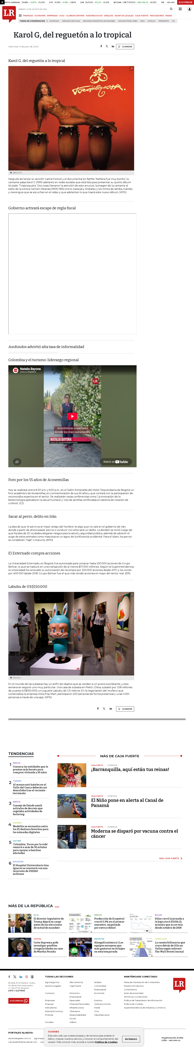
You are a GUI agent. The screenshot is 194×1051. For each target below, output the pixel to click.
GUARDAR (127, 46)
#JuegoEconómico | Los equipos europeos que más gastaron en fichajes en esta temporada (109, 947)
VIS (173, 21)
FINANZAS (28, 16)
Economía (99, 993)
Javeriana (54, 21)
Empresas (50, 1000)
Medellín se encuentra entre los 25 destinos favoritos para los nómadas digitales (30, 829)
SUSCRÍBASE (185, 2)
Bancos (16, 763)
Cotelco (151, 21)
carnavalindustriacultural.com (22, 1042)
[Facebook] (101, 46)
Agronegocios (52, 982)
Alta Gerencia (76, 982)
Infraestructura (77, 1007)
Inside (97, 1007)
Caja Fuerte (75, 986)
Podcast (49, 1015)
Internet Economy (54, 1011)
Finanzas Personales (79, 1004)
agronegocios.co (42, 1038)
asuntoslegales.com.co (19, 1038)
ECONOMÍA (40, 16)
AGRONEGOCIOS (94, 16)
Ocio (96, 1011)
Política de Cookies (106, 1042)
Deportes (99, 939)
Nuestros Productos (134, 986)
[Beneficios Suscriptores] (180, 9)
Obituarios (75, 1011)
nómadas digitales (71, 21)
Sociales (49, 1022)
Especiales (75, 1000)
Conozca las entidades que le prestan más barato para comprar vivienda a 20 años (30, 769)
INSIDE (168, 16)
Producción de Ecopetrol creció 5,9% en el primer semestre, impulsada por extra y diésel (109, 923)
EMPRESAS (52, 16)
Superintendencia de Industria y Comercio (145, 1007)
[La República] (9, 14)
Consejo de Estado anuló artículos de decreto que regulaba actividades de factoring (28, 810)
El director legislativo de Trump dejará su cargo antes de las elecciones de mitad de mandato (49, 923)
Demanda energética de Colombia (99, 21)
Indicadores (51, 1007)
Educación (18, 862)
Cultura (17, 841)
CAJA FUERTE (141, 16)
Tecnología (161, 939)
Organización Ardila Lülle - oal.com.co (172, 1038)
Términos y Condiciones (135, 997)
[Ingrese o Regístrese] (189, 9)
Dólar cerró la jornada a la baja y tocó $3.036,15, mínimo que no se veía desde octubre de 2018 (169, 923)
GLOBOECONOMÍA (75, 16)
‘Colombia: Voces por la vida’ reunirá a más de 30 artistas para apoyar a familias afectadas (30, 849)
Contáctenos (130, 989)
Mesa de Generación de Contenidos (142, 982)
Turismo (17, 781)
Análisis (97, 982)
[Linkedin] (113, 46)
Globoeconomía (102, 1004)
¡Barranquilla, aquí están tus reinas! (130, 769)
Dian (142, 21)
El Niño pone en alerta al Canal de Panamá (127, 803)
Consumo (50, 993)
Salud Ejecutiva (101, 1015)
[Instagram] (27, 977)
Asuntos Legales (53, 986)
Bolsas (158, 915)
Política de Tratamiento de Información (143, 1000)
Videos (73, 1022)
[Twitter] (106, 46)
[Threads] (33, 977)
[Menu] (20, 15)
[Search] (171, 9)
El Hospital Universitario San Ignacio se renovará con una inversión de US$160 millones (31, 870)
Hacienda (17, 823)
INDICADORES (157, 16)
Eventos (98, 1000)
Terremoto (163, 21)
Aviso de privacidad (133, 993)
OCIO (62, 16)
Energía (98, 915)
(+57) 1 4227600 (16, 990)
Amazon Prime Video (127, 21)
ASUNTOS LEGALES (124, 16)
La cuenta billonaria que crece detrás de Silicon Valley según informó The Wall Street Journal (170, 947)
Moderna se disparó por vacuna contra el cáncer (134, 833)
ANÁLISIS (108, 16)
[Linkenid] (22, 977)
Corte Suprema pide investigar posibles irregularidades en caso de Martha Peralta (48, 947)
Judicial (37, 939)
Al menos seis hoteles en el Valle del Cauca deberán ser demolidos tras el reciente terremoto (30, 789)
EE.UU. (36, 915)
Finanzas (49, 1004)
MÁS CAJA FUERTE (169, 858)
